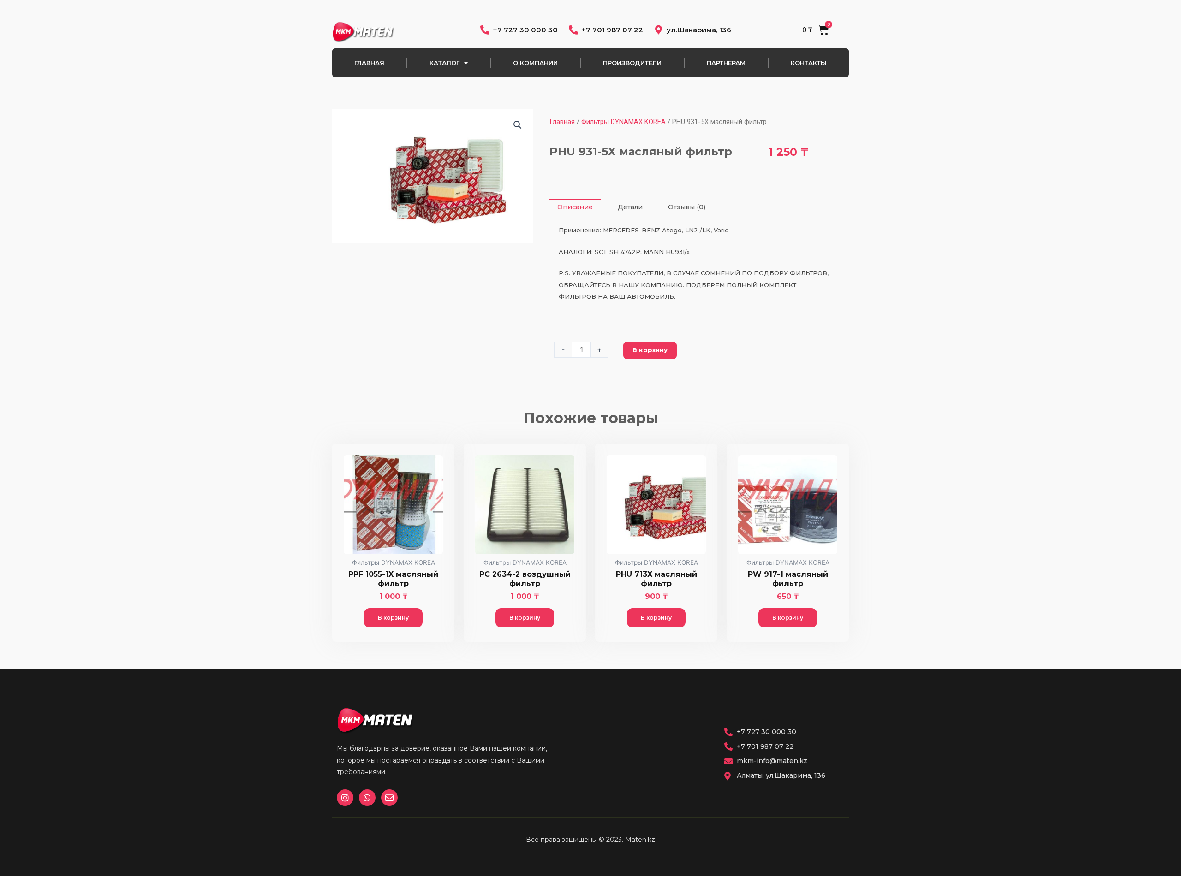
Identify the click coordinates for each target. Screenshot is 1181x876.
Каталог (444, 62)
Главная (369, 62)
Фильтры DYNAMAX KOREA (623, 122)
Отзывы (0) (686, 207)
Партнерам (726, 62)
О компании (535, 62)
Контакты (809, 62)
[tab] (575, 207)
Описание (575, 207)
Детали (630, 207)
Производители (632, 62)
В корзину (650, 350)
